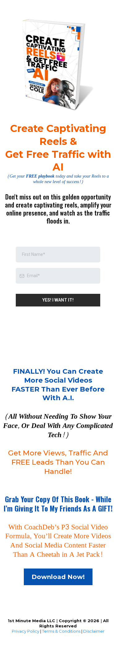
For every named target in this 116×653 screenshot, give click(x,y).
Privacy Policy (25, 631)
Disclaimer (94, 631)
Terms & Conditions (61, 631)
